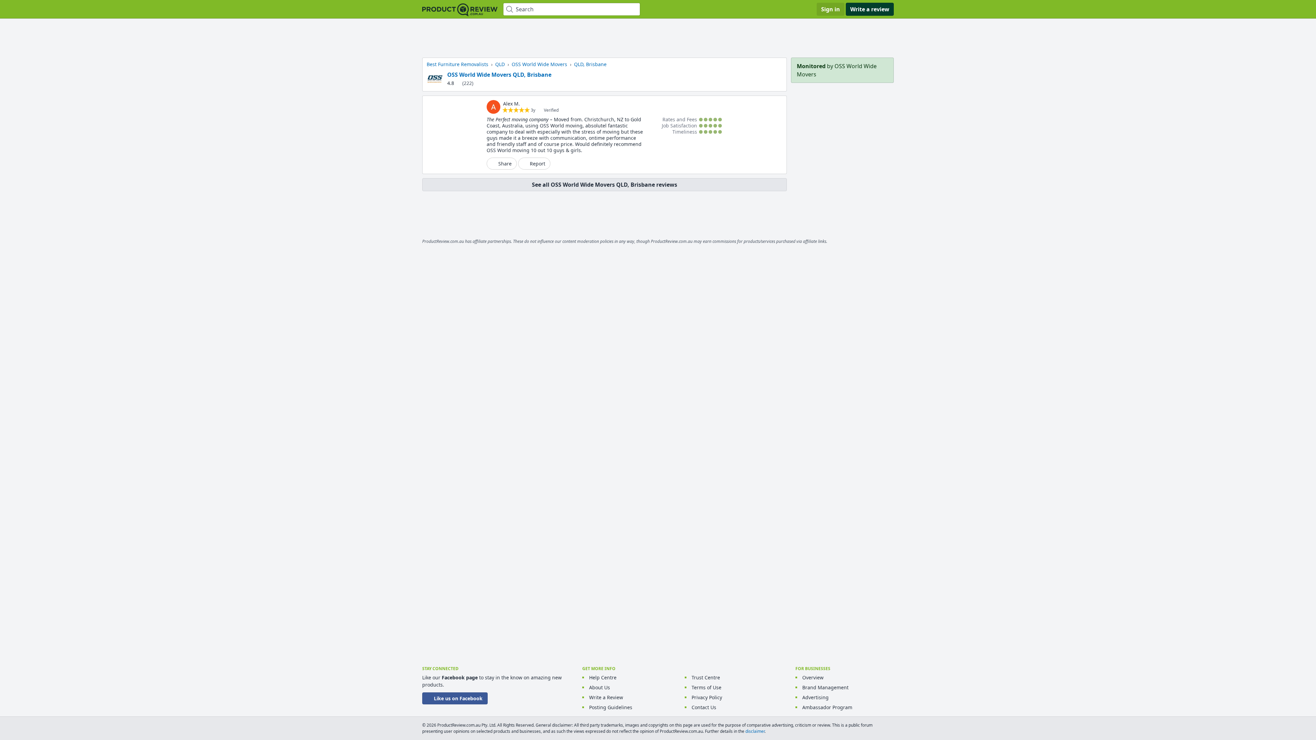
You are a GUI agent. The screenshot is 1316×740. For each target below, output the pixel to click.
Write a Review (606, 697)
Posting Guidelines (610, 707)
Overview (813, 677)
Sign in (830, 9)
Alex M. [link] (511, 103)
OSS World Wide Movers (539, 64)
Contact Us (704, 707)
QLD (500, 64)
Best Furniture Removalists (457, 64)
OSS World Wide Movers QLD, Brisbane (499, 74)
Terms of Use (706, 687)
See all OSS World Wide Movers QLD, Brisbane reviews (604, 184)
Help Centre (603, 677)
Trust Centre (706, 677)
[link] (493, 107)
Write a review (869, 9)
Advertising (815, 697)
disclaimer (755, 731)
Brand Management (825, 687)
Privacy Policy (707, 697)
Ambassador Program (827, 707)
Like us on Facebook (458, 698)
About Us (599, 687)
